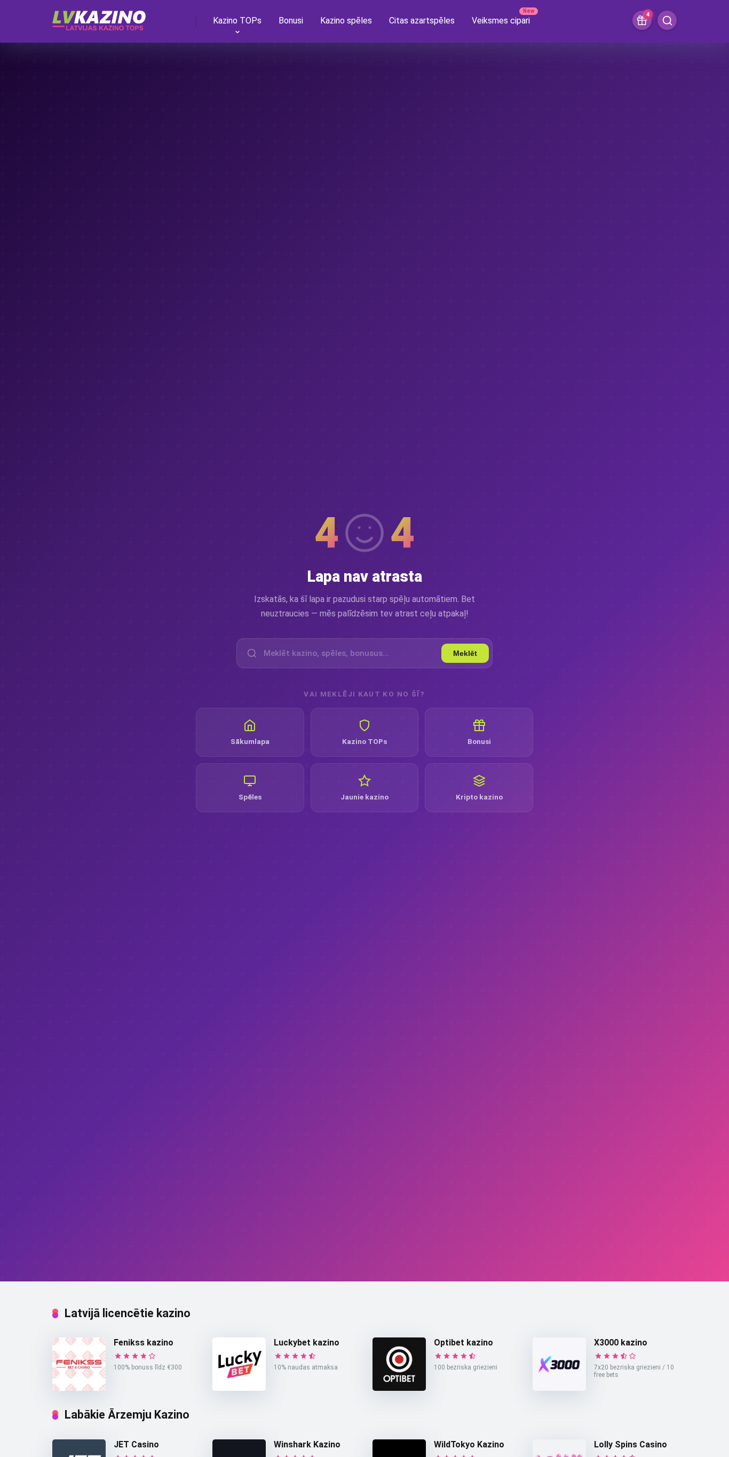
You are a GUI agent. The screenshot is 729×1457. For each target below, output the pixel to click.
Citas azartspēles (422, 20)
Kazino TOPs (237, 20)
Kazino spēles (346, 20)
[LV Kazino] (99, 16)
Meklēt (465, 653)
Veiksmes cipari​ (501, 20)
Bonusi (291, 20)
